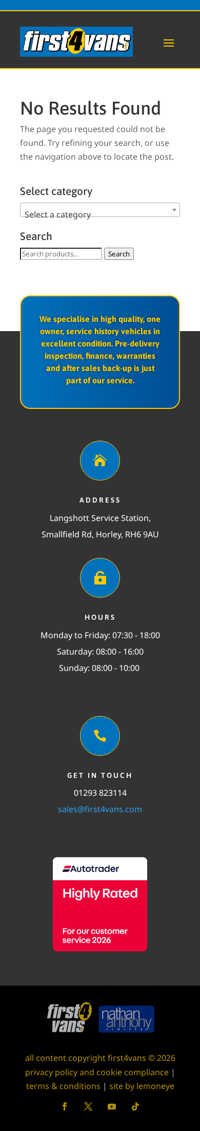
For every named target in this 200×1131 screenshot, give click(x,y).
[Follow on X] (88, 1106)
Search (119, 253)
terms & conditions (63, 1086)
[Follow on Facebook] (64, 1106)
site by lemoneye (141, 1086)
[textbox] (100, 214)
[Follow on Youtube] (112, 1106)
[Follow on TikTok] (135, 1106)
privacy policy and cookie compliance (97, 1072)
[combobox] (100, 210)
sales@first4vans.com (100, 809)
